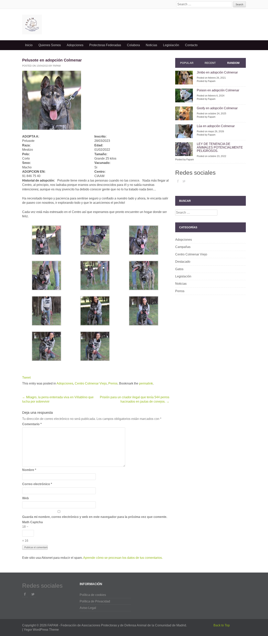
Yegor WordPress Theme (41, 629)
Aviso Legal (88, 607)
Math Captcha (32, 522)
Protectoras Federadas (105, 45)
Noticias (151, 45)
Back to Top (221, 625)
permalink (146, 383)
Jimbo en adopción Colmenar (217, 72)
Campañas (183, 247)
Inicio (29, 45)
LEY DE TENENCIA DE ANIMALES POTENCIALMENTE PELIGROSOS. (220, 147)
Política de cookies (93, 595)
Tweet (26, 377)
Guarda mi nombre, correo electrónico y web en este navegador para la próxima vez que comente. (94, 517)
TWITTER (184, 181)
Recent (210, 62)
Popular (186, 62)
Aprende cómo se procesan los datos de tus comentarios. (123, 557)
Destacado (182, 261)
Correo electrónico (37, 484)
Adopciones (75, 45)
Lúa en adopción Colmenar (216, 126)
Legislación (171, 45)
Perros (113, 383)
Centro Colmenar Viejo (91, 383)
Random (233, 62)
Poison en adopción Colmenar (218, 90)
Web (25, 498)
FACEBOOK (178, 181)
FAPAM (52, 625)
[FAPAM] (57, 24)
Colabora (133, 45)
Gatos (179, 269)
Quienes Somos (49, 45)
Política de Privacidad (95, 601)
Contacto (191, 45)
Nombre (29, 470)
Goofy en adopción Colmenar (217, 108)
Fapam (57, 65)
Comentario (32, 424)
